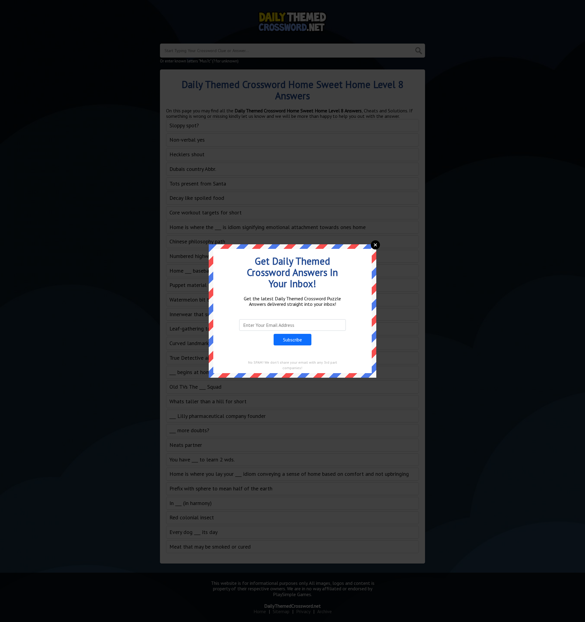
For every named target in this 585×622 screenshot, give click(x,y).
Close (375, 244)
